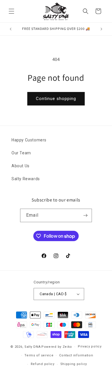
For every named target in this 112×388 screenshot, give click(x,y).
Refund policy (43, 364)
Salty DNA (32, 347)
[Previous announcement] (10, 29)
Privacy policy (90, 346)
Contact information (76, 355)
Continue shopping (56, 98)
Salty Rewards (25, 178)
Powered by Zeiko (56, 347)
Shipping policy (73, 364)
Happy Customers (29, 140)
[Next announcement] (101, 29)
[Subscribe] (85, 215)
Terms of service (38, 355)
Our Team (21, 153)
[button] (11, 11)
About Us (20, 166)
